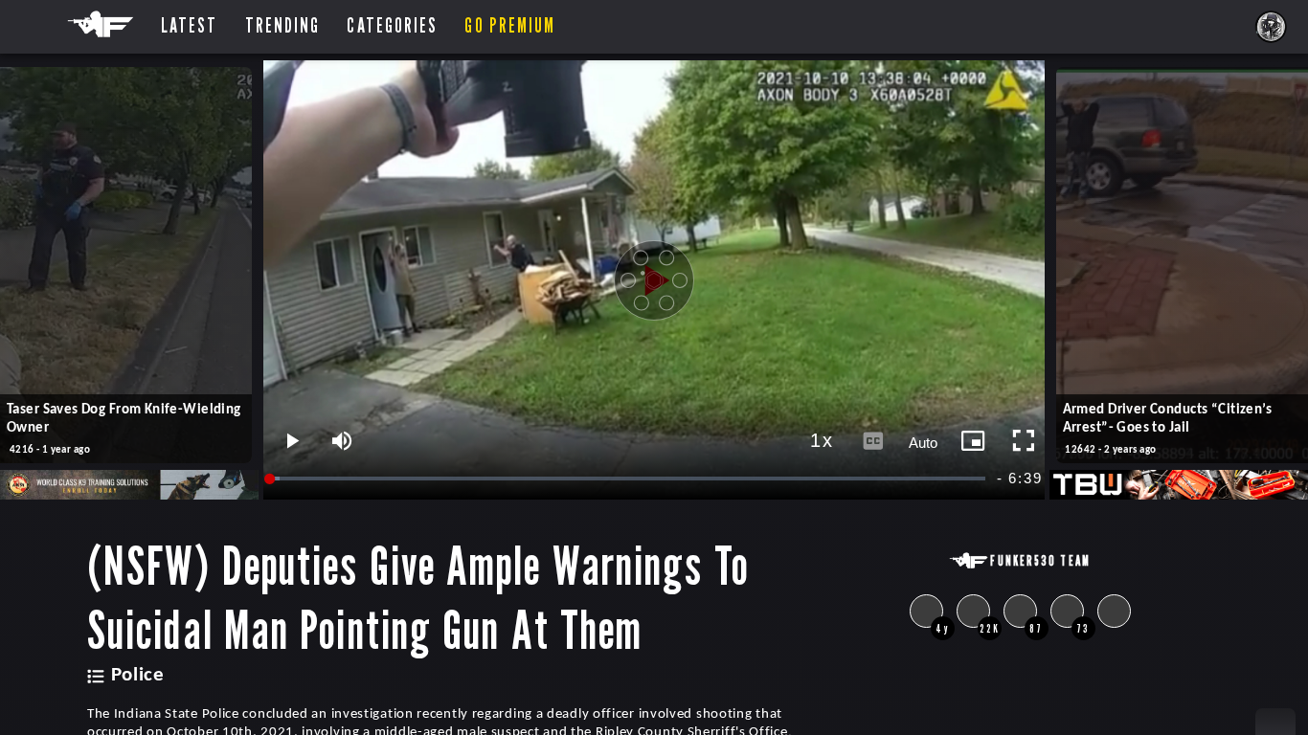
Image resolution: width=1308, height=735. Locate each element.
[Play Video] (654, 280)
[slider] (629, 479)
